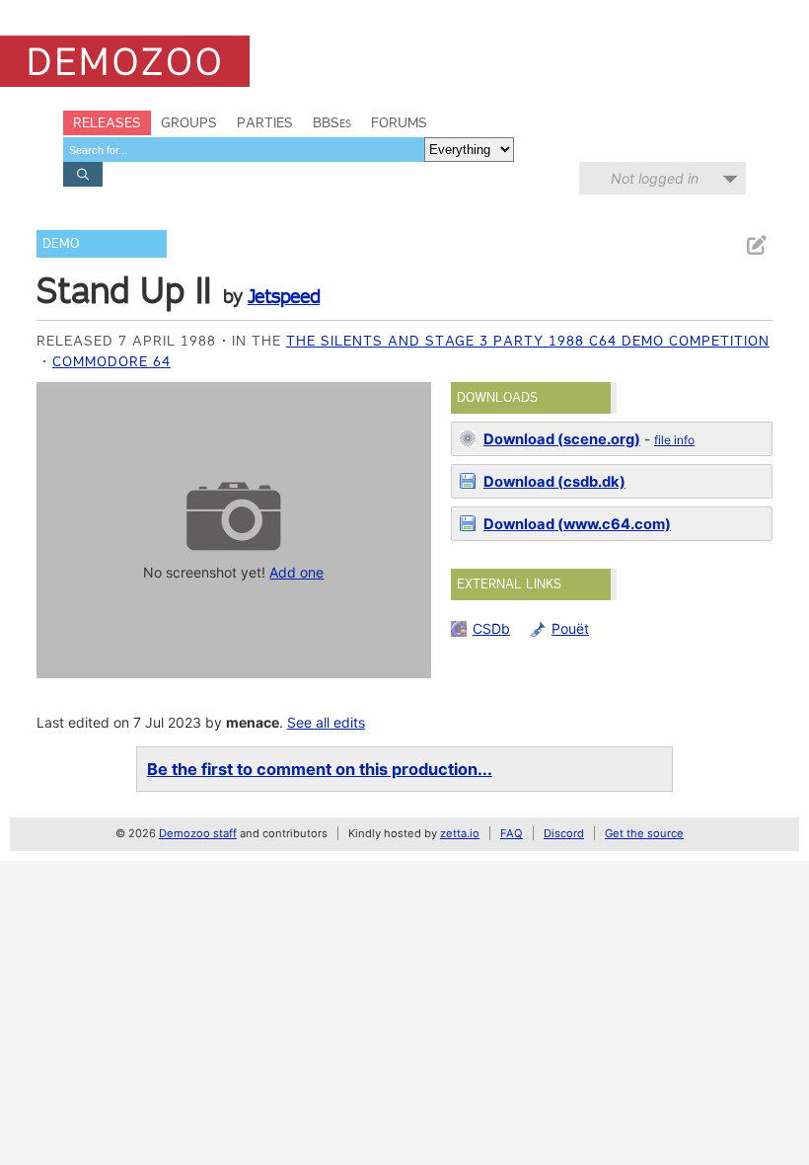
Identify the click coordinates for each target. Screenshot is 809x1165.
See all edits (326, 722)
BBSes (332, 122)
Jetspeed (284, 296)
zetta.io (459, 833)
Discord (564, 833)
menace (252, 722)
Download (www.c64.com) (577, 524)
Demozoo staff (198, 833)
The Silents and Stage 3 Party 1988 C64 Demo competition (528, 341)
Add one (296, 572)
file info (674, 439)
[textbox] (243, 149)
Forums (399, 122)
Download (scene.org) (561, 439)
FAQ (511, 833)
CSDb (491, 628)
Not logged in (655, 178)
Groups (189, 122)
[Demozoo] (125, 61)
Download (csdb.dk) (554, 482)
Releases (107, 122)
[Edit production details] (755, 245)
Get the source (644, 833)
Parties (265, 122)
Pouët (570, 628)
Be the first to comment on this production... (319, 769)
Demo (60, 243)
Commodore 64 (111, 361)
